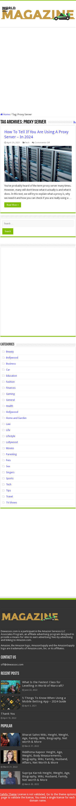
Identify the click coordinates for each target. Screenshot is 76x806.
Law (8, 424)
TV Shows (11, 502)
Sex (8, 466)
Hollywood (12, 411)
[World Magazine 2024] (38, 13)
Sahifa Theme (8, 794)
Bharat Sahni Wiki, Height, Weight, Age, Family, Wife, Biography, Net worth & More (45, 738)
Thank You (8, 713)
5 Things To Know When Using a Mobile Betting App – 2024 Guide (44, 699)
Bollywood (12, 357)
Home (6, 114)
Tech (27, 142)
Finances (11, 387)
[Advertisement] (38, 70)
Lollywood (12, 442)
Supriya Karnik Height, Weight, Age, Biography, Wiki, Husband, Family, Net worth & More (46, 776)
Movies (10, 448)
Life (8, 430)
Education (11, 375)
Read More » (13, 204)
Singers (10, 472)
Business (11, 363)
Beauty (10, 351)
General (10, 399)
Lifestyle (10, 436)
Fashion (10, 381)
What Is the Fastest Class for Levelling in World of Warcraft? (43, 683)
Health (9, 405)
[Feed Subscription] (74, 122)
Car (8, 369)
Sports (9, 478)
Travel (9, 496)
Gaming (10, 393)
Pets (8, 460)
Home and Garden (16, 418)
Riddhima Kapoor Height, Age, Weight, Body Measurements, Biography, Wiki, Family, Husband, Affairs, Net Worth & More (45, 757)
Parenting (11, 454)
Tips (8, 490)
